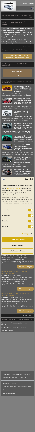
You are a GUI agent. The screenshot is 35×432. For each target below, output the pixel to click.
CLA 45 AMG (30, 15)
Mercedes (24, 15)
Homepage (6, 383)
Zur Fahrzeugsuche (7, 330)
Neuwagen (15, 15)
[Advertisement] (17, 351)
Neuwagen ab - (17, 71)
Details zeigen (25, 234)
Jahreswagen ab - (17, 75)
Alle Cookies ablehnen (17, 251)
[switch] (30, 215)
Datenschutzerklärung (24, 386)
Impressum (14, 383)
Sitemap (5, 390)
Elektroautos (6, 374)
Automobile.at (6, 15)
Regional (14, 377)
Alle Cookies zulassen (17, 239)
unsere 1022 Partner (14, 188)
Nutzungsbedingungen (9, 386)
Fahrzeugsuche (17, 323)
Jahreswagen (7, 377)
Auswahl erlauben (17, 245)
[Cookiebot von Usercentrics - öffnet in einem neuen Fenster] (25, 179)
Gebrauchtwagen (17, 374)
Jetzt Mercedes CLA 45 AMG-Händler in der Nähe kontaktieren (17, 56)
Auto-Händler (22, 377)
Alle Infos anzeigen (25, 267)
